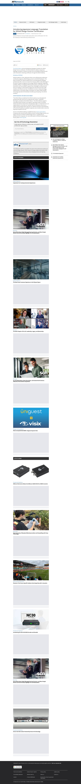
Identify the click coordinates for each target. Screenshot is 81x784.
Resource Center (22, 22)
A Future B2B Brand (31, 777)
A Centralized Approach (58, 153)
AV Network (27, 33)
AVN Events (32, 22)
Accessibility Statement (18, 774)
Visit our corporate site (56, 763)
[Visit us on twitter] (59, 1)
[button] (67, 1)
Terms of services (28, 132)
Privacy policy (43, 771)
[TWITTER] (20, 145)
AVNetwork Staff (21, 33)
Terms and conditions (17, 771)
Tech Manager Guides (53, 22)
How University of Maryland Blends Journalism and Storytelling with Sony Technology (59, 134)
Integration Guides (41, 22)
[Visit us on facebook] (57, 1)
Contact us (56, 774)
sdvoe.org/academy (41, 111)
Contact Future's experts (32, 771)
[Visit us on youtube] (63, 1)
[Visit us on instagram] (61, 1)
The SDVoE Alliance (17, 68)
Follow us (40, 65)
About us (42, 774)
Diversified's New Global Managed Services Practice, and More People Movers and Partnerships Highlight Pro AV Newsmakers (60, 147)
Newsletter (46, 65)
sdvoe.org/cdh (23, 117)
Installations (30, 5)
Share (16, 65)
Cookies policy (57, 771)
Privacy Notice (16, 133)
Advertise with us (30, 774)
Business (24, 5)
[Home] (13, 5)
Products (18, 5)
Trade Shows (63, 22)
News (15, 33)
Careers (15, 777)
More (36, 5)
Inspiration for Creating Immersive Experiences (58, 157)
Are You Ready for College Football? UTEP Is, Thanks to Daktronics (59, 140)
